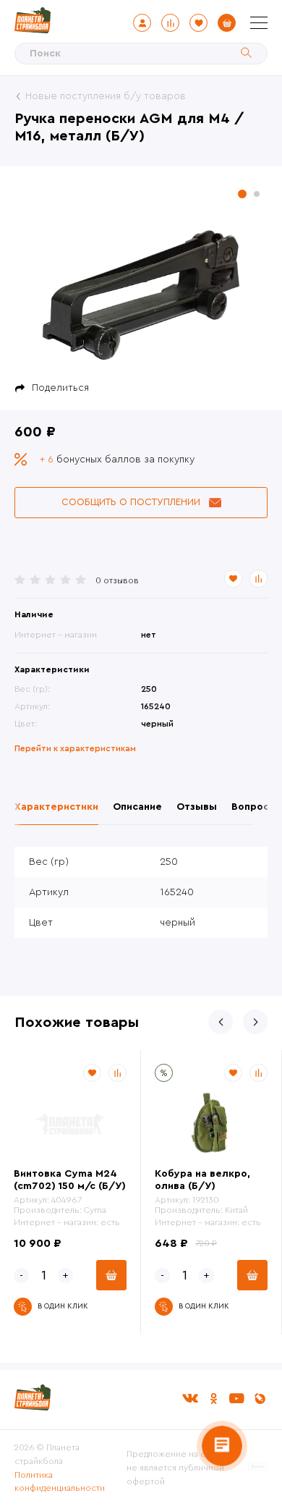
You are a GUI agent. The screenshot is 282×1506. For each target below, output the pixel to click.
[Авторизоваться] (142, 23)
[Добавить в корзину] (111, 1275)
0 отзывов (117, 580)
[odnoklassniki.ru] (213, 1398)
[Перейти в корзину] (227, 23)
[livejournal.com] (260, 1398)
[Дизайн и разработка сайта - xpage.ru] (258, 1467)
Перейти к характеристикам (75, 748)
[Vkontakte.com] (190, 1398)
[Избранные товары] (198, 23)
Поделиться (60, 388)
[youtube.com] (236, 1398)
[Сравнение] (170, 23)
